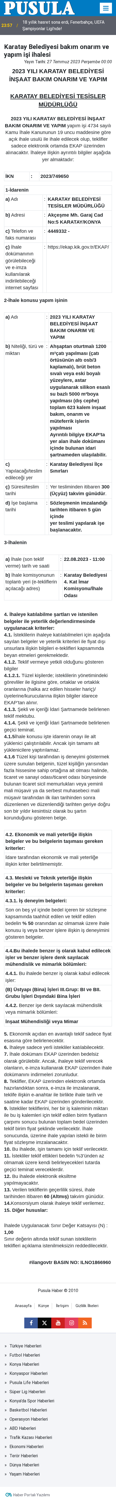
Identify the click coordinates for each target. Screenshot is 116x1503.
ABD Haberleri (22, 1428)
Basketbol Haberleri (28, 1410)
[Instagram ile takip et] (71, 1323)
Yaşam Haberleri (24, 1474)
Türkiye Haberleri (25, 1346)
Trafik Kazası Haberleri (30, 1437)
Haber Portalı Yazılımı (31, 1495)
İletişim (62, 1306)
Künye (43, 1306)
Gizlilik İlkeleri (87, 1306)
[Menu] (106, 8)
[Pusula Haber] (39, 7)
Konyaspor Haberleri (28, 1373)
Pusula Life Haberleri (29, 1382)
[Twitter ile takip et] (44, 1323)
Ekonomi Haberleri (26, 1446)
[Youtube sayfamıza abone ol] (58, 1323)
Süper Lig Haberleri (27, 1391)
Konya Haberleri (24, 1364)
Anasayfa (23, 1306)
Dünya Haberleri (24, 1464)
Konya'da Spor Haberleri (31, 1400)
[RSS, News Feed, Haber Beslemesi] (85, 1323)
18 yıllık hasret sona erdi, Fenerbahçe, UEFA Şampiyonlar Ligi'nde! (63, 25)
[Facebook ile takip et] (31, 1323)
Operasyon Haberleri (28, 1419)
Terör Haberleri (23, 1455)
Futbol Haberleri (24, 1355)
